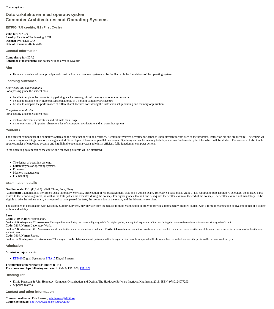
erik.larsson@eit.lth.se (62, 298)
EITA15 (50, 258)
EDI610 (18, 258)
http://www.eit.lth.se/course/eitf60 (50, 301)
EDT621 (85, 268)
